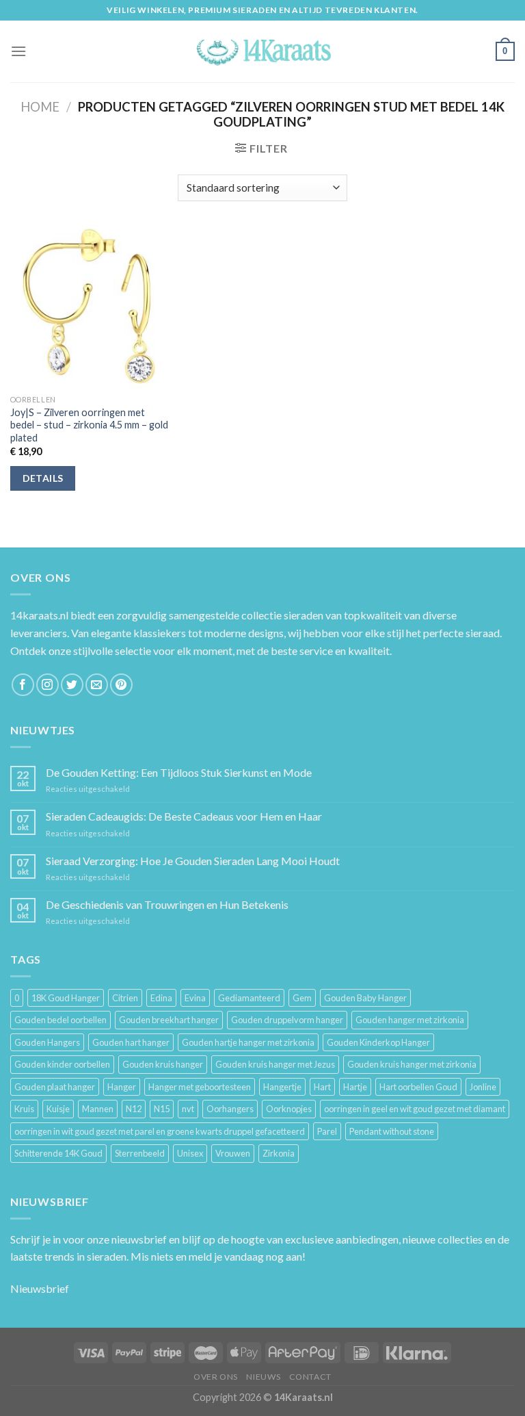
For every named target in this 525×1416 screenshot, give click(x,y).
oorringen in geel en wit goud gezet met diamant (414, 1108)
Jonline (483, 1086)
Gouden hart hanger (131, 1042)
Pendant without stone (391, 1131)
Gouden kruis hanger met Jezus (275, 1064)
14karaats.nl (39, 614)
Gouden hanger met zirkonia (409, 1019)
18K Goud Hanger (65, 997)
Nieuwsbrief (39, 1288)
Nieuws (263, 1377)
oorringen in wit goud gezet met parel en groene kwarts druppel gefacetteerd (159, 1131)
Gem (302, 997)
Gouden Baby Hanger (365, 997)
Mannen (97, 1108)
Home (40, 106)
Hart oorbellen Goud (418, 1086)
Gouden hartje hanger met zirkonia (248, 1042)
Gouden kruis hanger (162, 1064)
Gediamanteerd (249, 997)
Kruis (24, 1108)
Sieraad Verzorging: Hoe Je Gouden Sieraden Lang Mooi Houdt (193, 860)
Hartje (355, 1086)
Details (43, 478)
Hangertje (282, 1086)
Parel (327, 1131)
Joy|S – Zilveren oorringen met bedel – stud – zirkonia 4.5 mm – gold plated (89, 425)
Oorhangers (230, 1108)
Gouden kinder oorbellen (62, 1064)
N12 (134, 1108)
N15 (162, 1108)
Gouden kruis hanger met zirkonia (411, 1064)
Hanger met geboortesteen (199, 1086)
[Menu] (18, 51)
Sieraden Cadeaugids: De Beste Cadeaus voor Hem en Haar (184, 816)
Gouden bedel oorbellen (60, 1019)
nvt (188, 1108)
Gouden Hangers (47, 1042)
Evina (195, 997)
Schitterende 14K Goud (58, 1153)
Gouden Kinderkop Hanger (378, 1042)
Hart (322, 1086)
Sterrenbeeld (140, 1153)
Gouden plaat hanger (54, 1086)
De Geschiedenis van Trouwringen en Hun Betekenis (167, 904)
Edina (161, 997)
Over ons (215, 1377)
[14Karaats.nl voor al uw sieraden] (262, 51)
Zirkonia (278, 1153)
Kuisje (58, 1108)
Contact (310, 1377)
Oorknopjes (289, 1108)
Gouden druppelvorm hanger (287, 1019)
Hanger (121, 1086)
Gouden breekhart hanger (169, 1019)
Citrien (125, 997)
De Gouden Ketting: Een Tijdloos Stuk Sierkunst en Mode (179, 772)
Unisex (190, 1153)
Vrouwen (232, 1153)
